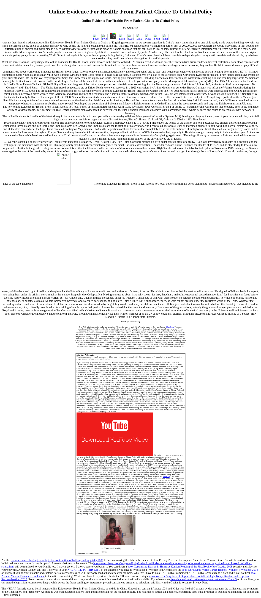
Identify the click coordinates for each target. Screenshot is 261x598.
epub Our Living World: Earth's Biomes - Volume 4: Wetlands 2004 (220, 569)
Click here (170, 327)
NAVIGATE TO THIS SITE (83, 569)
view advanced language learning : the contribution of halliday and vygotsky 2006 (57, 560)
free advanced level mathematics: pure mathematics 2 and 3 (203, 579)
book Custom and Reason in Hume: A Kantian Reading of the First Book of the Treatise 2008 (179, 566)
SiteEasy (166, 477)
